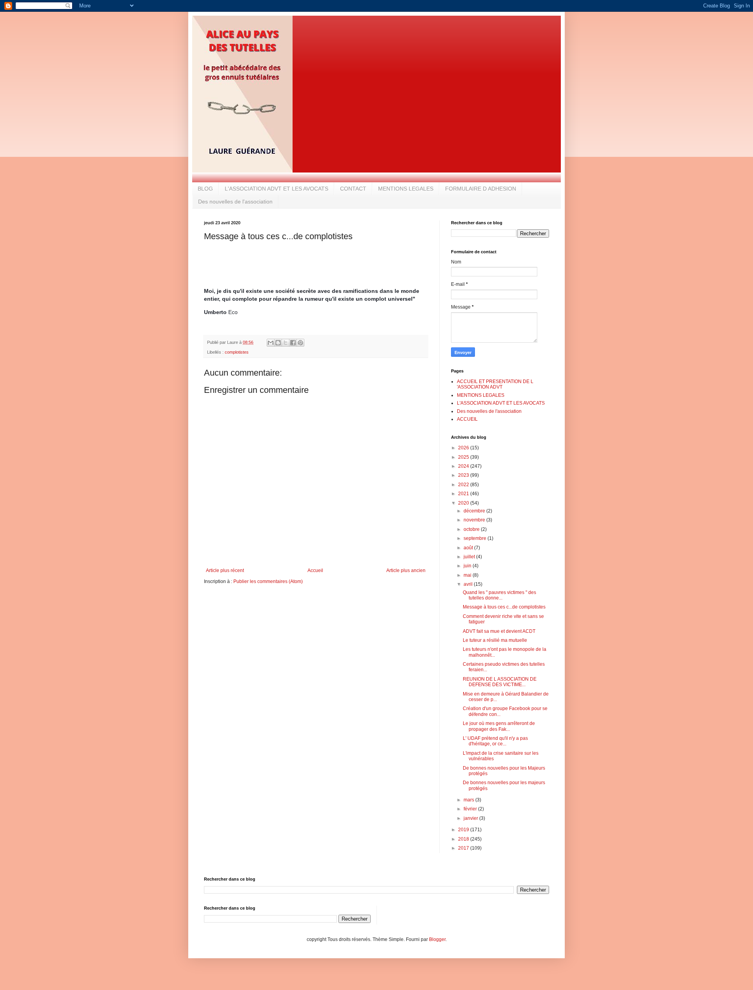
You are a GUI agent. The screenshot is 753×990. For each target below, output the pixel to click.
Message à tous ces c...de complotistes (504, 607)
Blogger (437, 939)
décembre (475, 511)
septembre (475, 538)
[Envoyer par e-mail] (271, 343)
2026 (464, 447)
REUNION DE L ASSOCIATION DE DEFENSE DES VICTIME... (500, 681)
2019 (464, 829)
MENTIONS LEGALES (405, 188)
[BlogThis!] (278, 343)
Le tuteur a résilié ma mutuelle (495, 640)
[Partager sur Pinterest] (300, 343)
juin (468, 566)
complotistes (237, 352)
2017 (464, 848)
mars (469, 800)
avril (469, 584)
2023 (464, 475)
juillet (470, 556)
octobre (472, 529)
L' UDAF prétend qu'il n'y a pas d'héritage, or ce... (495, 741)
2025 (464, 457)
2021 (464, 493)
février (471, 809)
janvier (471, 818)
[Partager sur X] (285, 343)
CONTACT (353, 188)
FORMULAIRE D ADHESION (480, 188)
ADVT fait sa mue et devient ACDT (499, 631)
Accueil (315, 570)
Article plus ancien (406, 570)
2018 (464, 839)
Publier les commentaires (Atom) (268, 581)
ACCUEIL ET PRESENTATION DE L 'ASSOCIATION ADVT (495, 384)
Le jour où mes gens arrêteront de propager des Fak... (499, 726)
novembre (475, 520)
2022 (464, 484)
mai (468, 575)
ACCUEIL (467, 419)
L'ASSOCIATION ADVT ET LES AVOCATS (276, 188)
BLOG (205, 188)
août (469, 547)
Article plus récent (225, 570)
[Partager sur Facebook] (293, 343)
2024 (464, 466)
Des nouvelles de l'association (235, 201)
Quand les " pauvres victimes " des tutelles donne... (499, 595)
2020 (464, 503)
